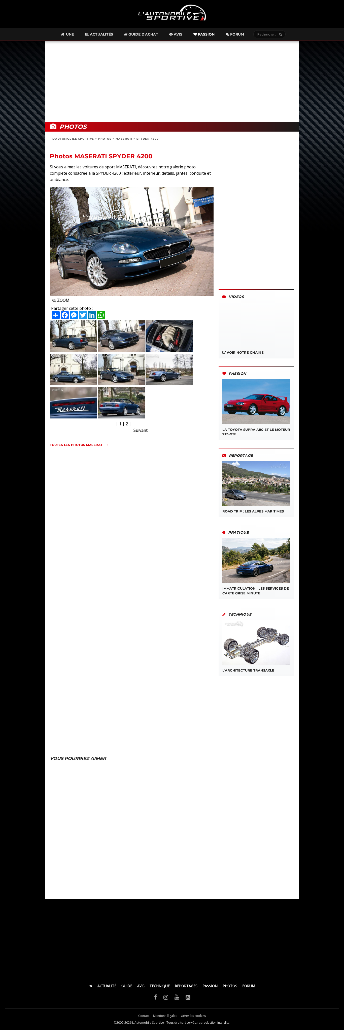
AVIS (141, 985)
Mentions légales (165, 1016)
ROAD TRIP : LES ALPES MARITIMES (253, 511)
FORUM (248, 985)
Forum (236, 34)
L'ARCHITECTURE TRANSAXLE (248, 670)
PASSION (210, 985)
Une (69, 34)
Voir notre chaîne (245, 352)
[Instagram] (165, 997)
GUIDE (126, 985)
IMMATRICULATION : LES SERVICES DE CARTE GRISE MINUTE (255, 590)
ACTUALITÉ (106, 985)
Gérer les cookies (193, 1016)
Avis (177, 34)
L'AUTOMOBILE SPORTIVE (73, 138)
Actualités (101, 34)
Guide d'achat (142, 34)
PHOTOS (104, 138)
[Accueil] (90, 985)
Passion (206, 34)
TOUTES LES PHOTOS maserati (77, 445)
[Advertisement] (172, 81)
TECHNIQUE (160, 985)
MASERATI (124, 138)
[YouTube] (177, 997)
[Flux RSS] (188, 997)
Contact (143, 1016)
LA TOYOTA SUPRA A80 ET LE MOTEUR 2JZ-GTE (256, 432)
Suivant (140, 430)
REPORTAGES (186, 985)
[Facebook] (155, 997)
